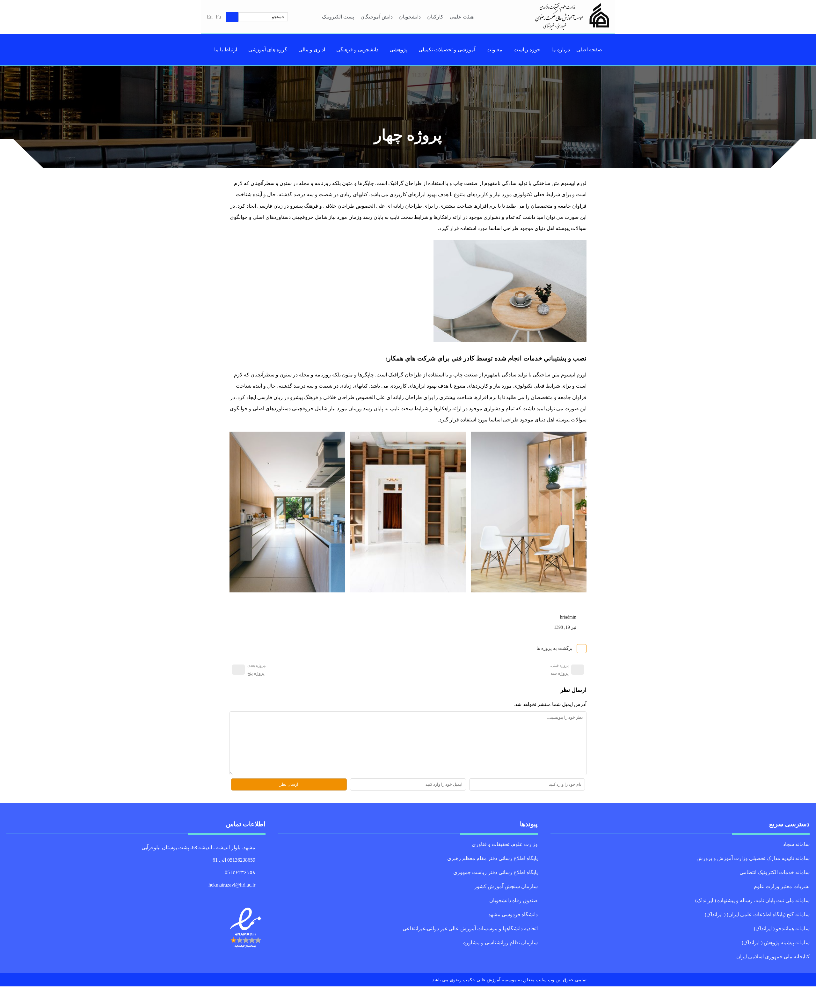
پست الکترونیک (337, 17)
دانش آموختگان (377, 17)
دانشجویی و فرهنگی (356, 50)
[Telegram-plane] (263, 896)
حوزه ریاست (526, 50)
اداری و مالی (311, 50)
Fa (218, 17)
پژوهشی (398, 50)
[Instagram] (248, 896)
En (209, 17)
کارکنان (436, 17)
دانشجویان (411, 17)
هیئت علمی (461, 17)
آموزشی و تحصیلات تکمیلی (447, 50)
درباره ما (558, 50)
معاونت (495, 50)
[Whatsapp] (255, 896)
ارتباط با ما (228, 50)
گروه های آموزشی (268, 50)
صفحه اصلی (586, 50)
